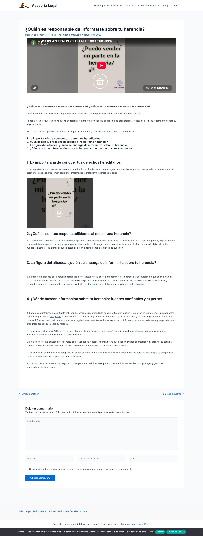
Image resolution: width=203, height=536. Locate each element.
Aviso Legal (25, 511)
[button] (120, 5)
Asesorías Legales (146, 5)
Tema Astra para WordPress (135, 524)
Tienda (175, 5)
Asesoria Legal (44, 5)
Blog (165, 5)
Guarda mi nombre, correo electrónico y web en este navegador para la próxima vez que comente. (81, 469)
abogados (55, 316)
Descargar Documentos (106, 5)
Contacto (85, 511)
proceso (93, 284)
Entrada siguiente (173, 394)
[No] (199, 531)
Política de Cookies (68, 511)
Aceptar (160, 532)
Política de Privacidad (44, 511)
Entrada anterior (29, 394)
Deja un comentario (35, 34)
